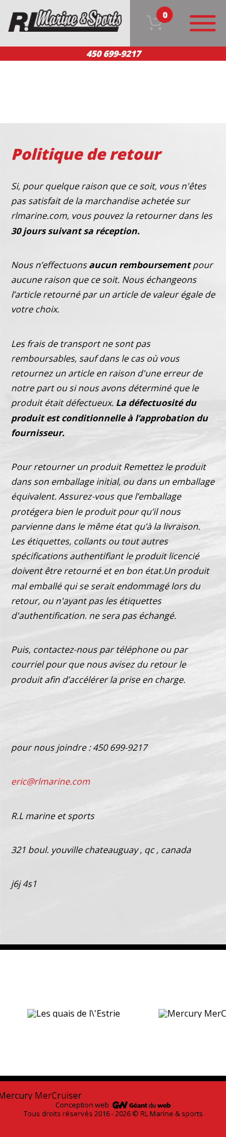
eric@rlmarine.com (50, 781)
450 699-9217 (113, 54)
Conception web (82, 1104)
